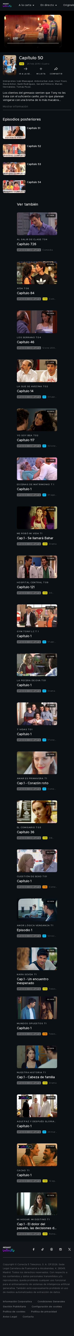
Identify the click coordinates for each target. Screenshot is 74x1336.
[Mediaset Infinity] (7, 5)
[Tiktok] (42, 1249)
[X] (69, 1249)
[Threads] (51, 1249)
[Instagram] (60, 1249)
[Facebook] (33, 1249)
